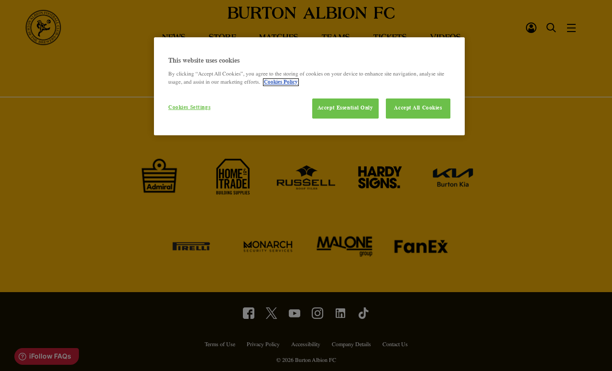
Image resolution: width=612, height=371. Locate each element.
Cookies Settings (189, 107)
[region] (309, 86)
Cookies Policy (281, 82)
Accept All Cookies (418, 108)
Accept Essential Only (345, 108)
